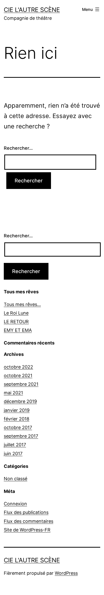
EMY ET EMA (18, 330)
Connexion (15, 503)
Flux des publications (26, 512)
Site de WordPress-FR (27, 529)
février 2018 (16, 418)
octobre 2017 (18, 427)
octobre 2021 (18, 375)
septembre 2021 (21, 384)
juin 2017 (13, 453)
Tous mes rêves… (22, 304)
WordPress (66, 573)
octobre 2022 (18, 367)
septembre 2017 (21, 436)
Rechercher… (18, 148)
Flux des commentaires (28, 521)
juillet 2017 (15, 444)
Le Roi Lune (16, 313)
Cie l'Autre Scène (32, 9)
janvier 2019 (17, 410)
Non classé (15, 478)
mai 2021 (13, 392)
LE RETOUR (16, 321)
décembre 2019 (20, 401)
